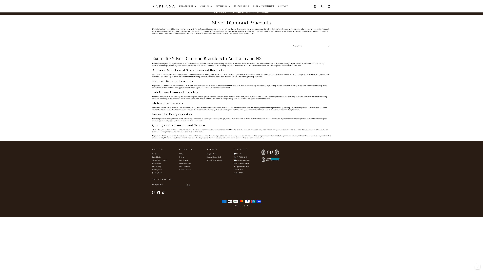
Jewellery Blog (156, 166)
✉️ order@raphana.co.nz (242, 160)
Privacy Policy (156, 163)
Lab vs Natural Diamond (214, 160)
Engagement (186, 6)
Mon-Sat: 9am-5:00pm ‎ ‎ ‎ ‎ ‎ (242, 163)
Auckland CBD (238, 173)
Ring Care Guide (184, 166)
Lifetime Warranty (185, 163)
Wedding (205, 6)
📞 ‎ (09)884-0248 (240, 157)
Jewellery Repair (157, 173)
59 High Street (238, 169)
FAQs (181, 154)
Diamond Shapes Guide (214, 157)
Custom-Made (241, 6)
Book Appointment (263, 6)
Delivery (182, 157)
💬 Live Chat (238, 154)
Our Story (155, 154)
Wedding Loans (157, 169)
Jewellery (222, 6)
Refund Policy (156, 157)
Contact (283, 6)
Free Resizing (183, 160)
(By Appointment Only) (241, 166)
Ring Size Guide (212, 154)
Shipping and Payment (159, 160)
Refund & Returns (185, 169)
